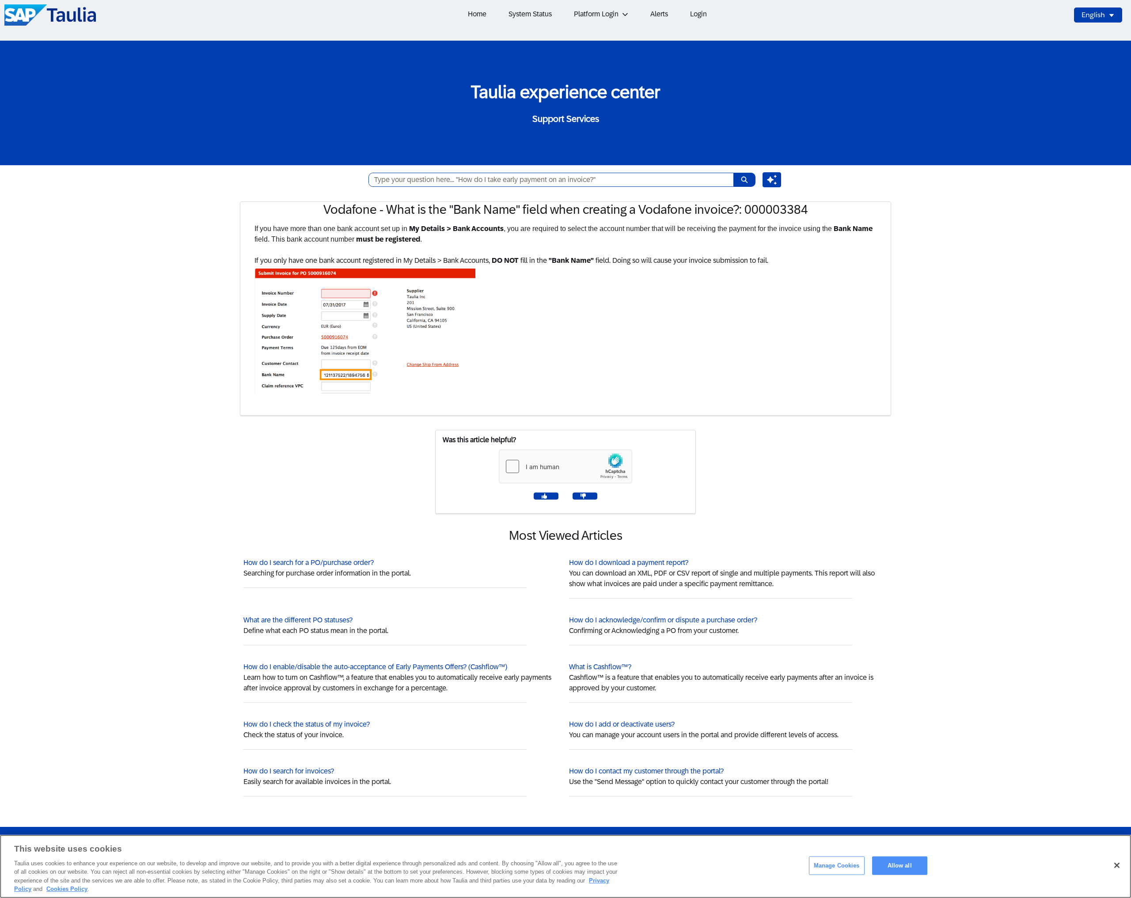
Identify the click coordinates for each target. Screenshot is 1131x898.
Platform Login (596, 14)
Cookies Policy (66, 889)
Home (477, 14)
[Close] (1117, 865)
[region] (565, 866)
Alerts (659, 14)
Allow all (900, 865)
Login (698, 14)
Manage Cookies (837, 865)
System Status (530, 14)
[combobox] (547, 179)
